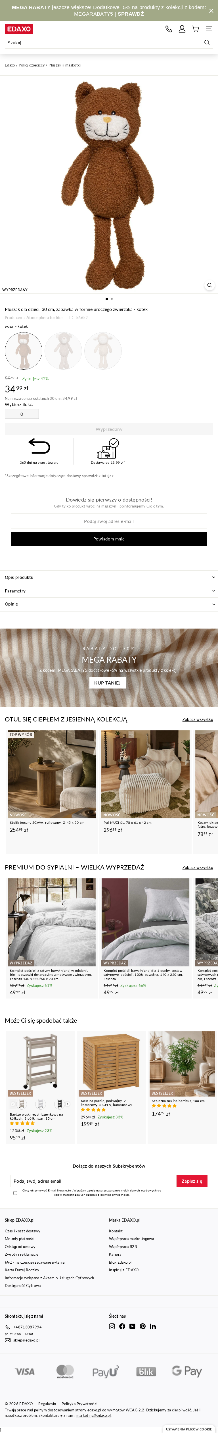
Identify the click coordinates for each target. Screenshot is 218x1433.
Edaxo (10, 65)
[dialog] (189, 1429)
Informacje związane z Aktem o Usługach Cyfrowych (49, 1278)
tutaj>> (108, 475)
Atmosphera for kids (45, 317)
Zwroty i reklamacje (22, 1254)
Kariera (115, 1254)
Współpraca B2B (123, 1246)
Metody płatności (20, 1238)
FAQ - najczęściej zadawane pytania (34, 1262)
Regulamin (47, 1403)
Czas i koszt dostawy (22, 1231)
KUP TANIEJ (107, 682)
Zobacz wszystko (198, 719)
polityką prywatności (114, 1194)
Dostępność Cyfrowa (23, 1285)
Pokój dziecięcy (32, 65)
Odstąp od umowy (20, 1246)
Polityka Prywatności (79, 1403)
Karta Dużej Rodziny (22, 1270)
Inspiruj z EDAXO (124, 1270)
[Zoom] (209, 285)
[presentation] (68, 1104)
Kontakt (116, 1231)
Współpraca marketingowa (131, 1238)
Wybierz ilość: (19, 404)
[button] (23, 1123)
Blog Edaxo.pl (120, 1262)
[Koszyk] (195, 29)
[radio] (23, 351)
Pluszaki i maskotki (65, 65)
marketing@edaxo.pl (93, 1415)
